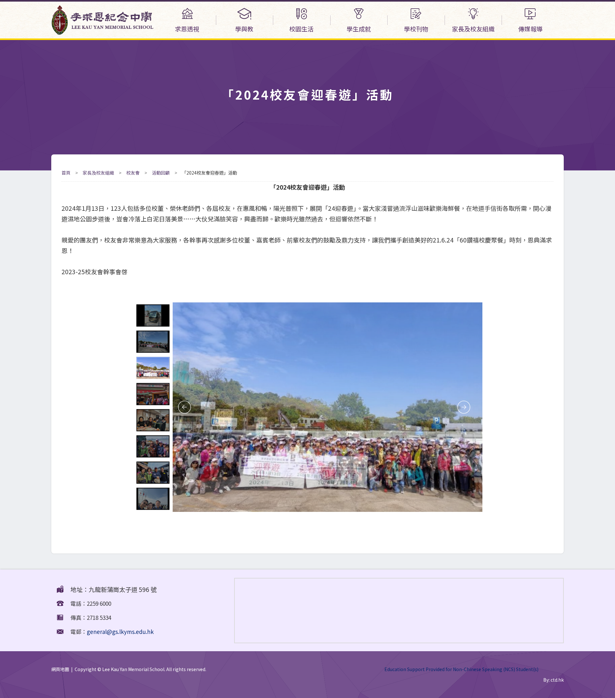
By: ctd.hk (553, 680)
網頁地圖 (60, 669)
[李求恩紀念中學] (102, 32)
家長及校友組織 (473, 28)
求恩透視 (187, 28)
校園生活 (301, 28)
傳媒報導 (530, 28)
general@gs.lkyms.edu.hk (120, 632)
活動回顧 (161, 172)
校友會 (133, 172)
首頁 (66, 172)
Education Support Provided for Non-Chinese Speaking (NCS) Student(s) (461, 669)
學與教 (244, 28)
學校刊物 (416, 28)
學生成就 (359, 28)
